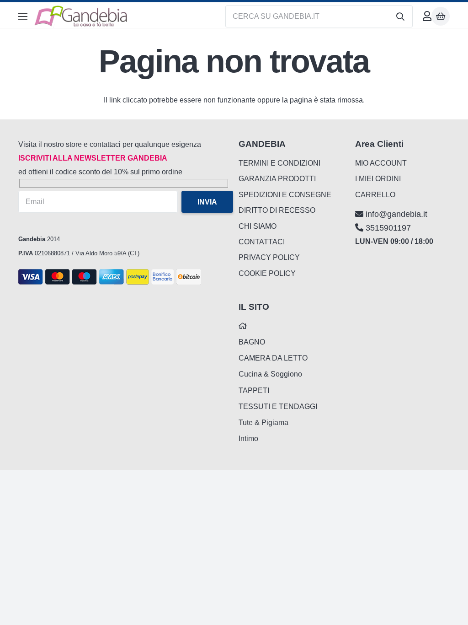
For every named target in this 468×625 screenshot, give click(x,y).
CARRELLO (375, 195)
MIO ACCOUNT (381, 163)
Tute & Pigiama (263, 422)
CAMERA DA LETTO (273, 358)
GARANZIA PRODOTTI (277, 179)
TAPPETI (254, 390)
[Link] (427, 16)
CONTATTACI (262, 242)
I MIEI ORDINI (378, 179)
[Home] (243, 326)
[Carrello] (440, 16)
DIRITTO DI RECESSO (277, 210)
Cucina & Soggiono (270, 374)
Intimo (248, 438)
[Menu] (22, 16)
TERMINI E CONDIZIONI (279, 163)
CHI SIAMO (258, 226)
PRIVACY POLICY (269, 257)
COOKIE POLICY (267, 273)
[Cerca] (400, 16)
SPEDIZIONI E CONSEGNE (285, 195)
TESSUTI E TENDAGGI (278, 406)
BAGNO (252, 342)
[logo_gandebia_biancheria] (81, 16)
